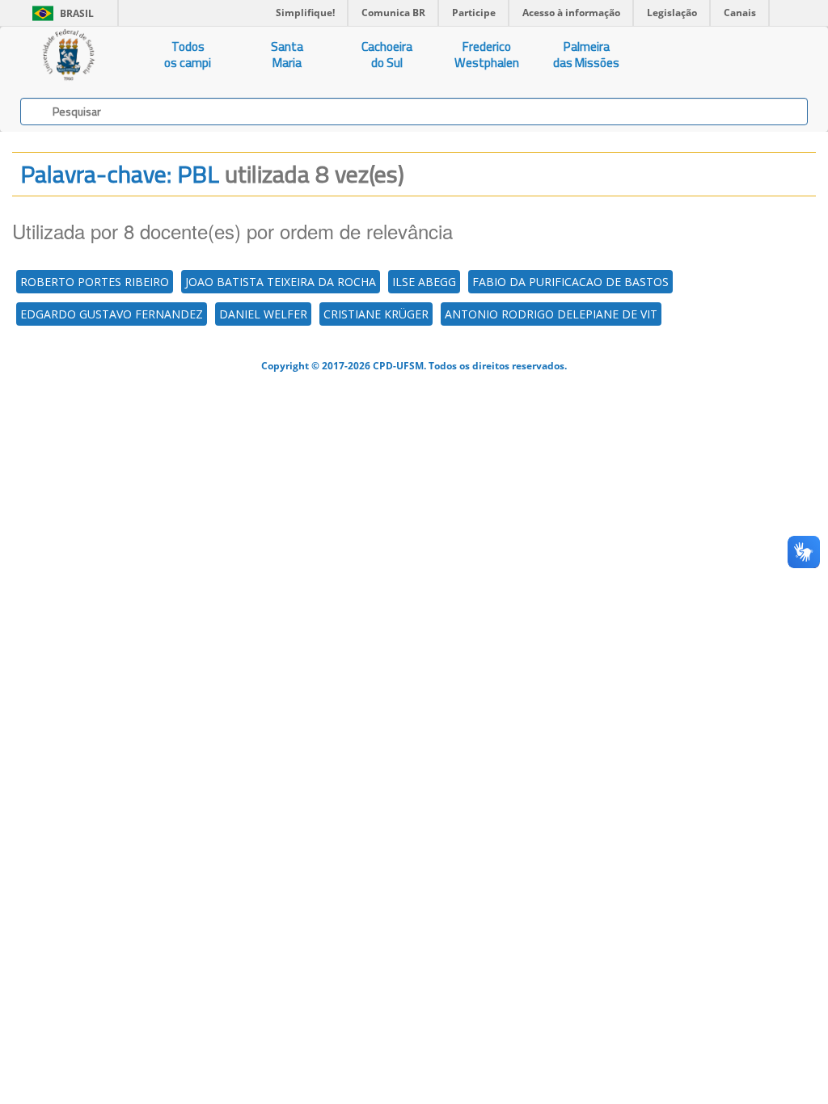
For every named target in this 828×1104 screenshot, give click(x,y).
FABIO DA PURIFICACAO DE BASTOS (570, 281)
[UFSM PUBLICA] (69, 55)
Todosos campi (187, 54)
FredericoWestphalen (486, 54)
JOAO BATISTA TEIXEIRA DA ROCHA (280, 281)
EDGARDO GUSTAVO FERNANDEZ (111, 314)
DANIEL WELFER (263, 314)
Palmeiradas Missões (586, 54)
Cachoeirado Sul (386, 54)
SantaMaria (287, 54)
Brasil (60, 13)
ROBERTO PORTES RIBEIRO (94, 281)
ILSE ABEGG (424, 281)
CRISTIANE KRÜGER (376, 314)
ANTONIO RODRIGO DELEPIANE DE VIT (551, 314)
